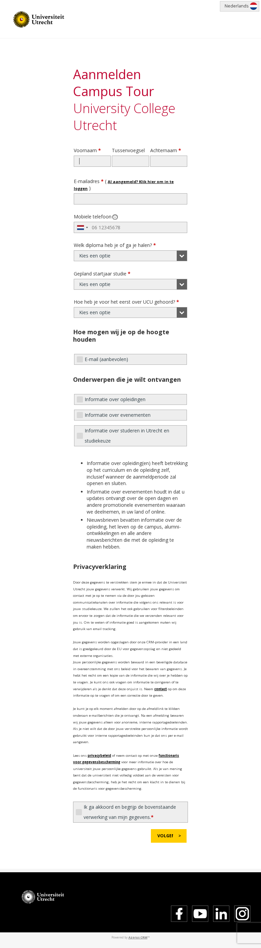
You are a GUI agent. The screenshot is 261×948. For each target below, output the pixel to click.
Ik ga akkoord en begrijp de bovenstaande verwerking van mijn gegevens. (130, 812)
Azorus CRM (137, 937)
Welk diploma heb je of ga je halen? (115, 245)
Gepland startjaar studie (102, 273)
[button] (169, 836)
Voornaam (87, 150)
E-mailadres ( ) (124, 184)
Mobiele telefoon (92, 216)
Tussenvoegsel (128, 150)
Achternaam (165, 150)
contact (160, 689)
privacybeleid (99, 755)
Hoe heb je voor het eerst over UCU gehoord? (126, 302)
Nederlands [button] (236, 6)
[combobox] (82, 227)
